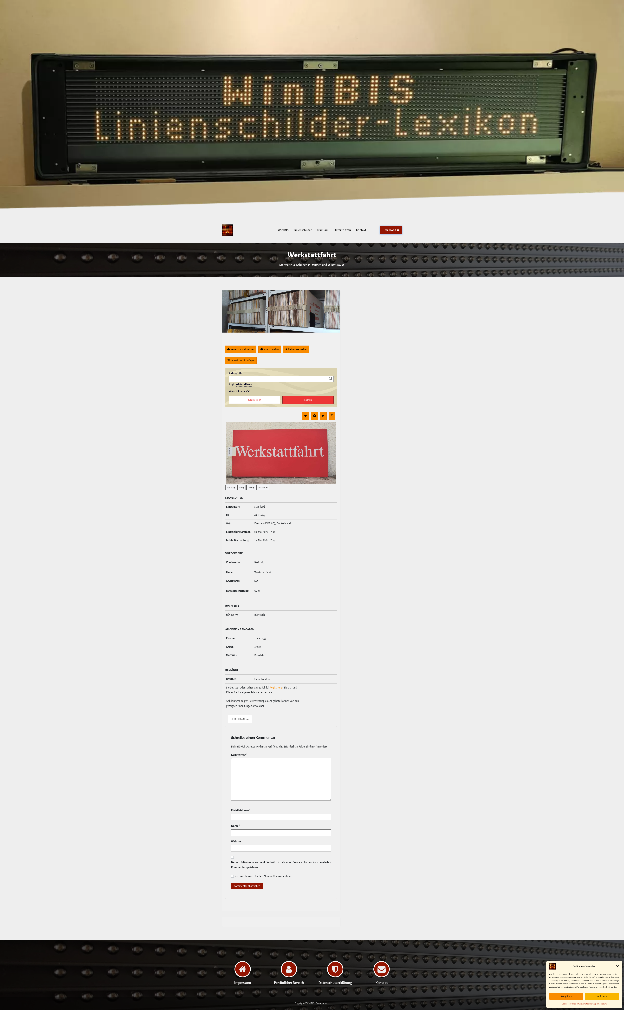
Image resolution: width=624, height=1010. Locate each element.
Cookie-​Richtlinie (569, 1004)
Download (389, 230)
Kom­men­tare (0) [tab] (239, 718)
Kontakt (361, 230)
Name (235, 826)
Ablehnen (602, 996)
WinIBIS (283, 230)
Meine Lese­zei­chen (297, 349)
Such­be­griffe (235, 373)
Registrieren (276, 687)
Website (236, 841)
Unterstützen (342, 230)
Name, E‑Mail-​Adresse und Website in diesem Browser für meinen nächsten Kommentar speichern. (281, 865)
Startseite (285, 265)
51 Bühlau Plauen (244, 384)
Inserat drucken (271, 349)
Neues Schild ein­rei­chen (242, 349)
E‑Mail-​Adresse (240, 810)
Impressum (602, 1004)
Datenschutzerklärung (586, 1004)
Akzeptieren (566, 996)
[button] (617, 966)
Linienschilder (303, 230)
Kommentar (239, 754)
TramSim (323, 230)
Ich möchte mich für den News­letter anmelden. (262, 876)
